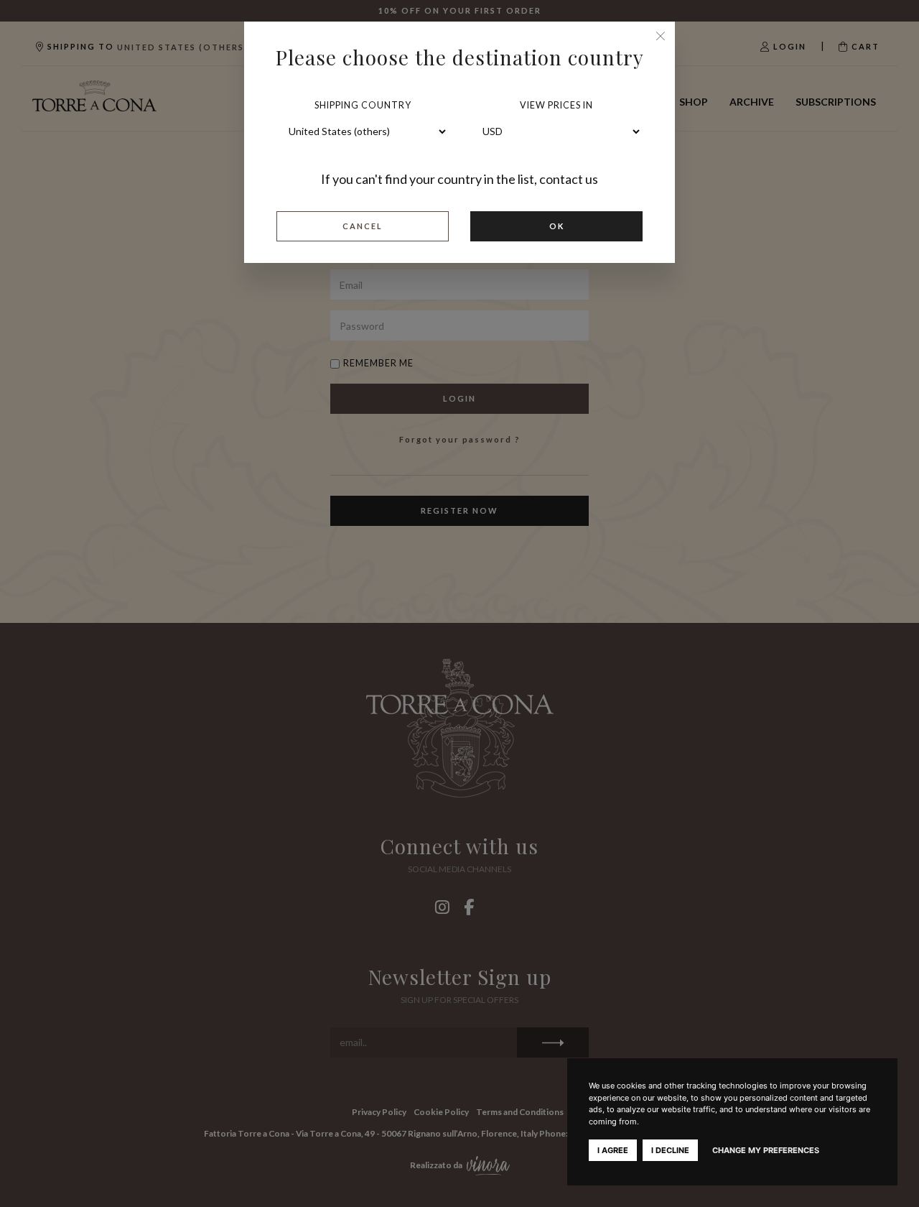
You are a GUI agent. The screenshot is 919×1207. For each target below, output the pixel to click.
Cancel (362, 226)
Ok (556, 226)
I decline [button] (670, 1150)
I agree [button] (612, 1150)
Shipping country (362, 105)
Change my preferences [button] (765, 1150)
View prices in (556, 105)
